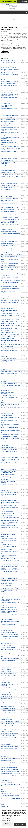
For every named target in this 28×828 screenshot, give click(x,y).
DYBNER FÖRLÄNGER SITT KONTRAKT (9, 81)
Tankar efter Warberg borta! (7, 750)
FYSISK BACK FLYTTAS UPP (7, 243)
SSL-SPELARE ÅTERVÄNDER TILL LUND (9, 313)
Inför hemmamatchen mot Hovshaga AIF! (10, 771)
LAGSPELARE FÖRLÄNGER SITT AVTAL (9, 263)
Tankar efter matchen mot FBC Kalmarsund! (10, 773)
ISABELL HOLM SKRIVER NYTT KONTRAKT (10, 146)
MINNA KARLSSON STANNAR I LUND (9, 181)
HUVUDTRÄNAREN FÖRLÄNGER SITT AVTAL (10, 371)
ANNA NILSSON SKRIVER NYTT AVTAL (9, 85)
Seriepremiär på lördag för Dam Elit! (9, 513)
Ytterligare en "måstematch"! (7, 700)
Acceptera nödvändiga (7, 824)
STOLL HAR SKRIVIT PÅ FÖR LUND (8, 67)
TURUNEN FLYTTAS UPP (6, 103)
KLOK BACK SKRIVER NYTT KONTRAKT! (9, 436)
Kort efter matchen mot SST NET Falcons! (10, 801)
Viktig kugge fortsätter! (6, 671)
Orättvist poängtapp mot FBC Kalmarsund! (10, 721)
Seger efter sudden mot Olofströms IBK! (10, 778)
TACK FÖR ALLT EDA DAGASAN (8, 265)
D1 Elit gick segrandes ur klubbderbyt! (9, 628)
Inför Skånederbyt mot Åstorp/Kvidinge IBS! (10, 758)
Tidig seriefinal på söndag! (7, 638)
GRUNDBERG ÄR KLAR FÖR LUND (8, 172)
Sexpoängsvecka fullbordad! (7, 645)
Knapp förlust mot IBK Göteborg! (8, 687)
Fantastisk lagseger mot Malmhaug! (9, 632)
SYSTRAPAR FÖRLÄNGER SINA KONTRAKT (10, 344)
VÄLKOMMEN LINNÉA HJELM (7, 72)
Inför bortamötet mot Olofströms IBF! (9, 727)
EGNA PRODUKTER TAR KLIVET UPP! (9, 449)
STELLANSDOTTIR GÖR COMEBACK (9, 88)
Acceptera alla (19, 824)
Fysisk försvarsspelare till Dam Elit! (8, 505)
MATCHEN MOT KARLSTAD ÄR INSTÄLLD (10, 219)
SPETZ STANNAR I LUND (6, 117)
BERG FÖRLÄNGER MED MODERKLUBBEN (10, 185)
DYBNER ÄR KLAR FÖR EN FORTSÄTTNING (10, 119)
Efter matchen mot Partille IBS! (7, 760)
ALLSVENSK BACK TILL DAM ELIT (8, 332)
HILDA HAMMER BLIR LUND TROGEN (9, 160)
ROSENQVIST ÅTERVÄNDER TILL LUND (9, 241)
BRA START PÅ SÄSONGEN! (7, 511)
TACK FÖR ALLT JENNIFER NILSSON (9, 373)
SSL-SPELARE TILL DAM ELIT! (7, 544)
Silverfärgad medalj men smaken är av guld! (10, 667)
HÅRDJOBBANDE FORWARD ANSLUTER (10, 300)
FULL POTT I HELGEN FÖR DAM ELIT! (9, 484)
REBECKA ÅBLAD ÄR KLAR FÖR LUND (9, 165)
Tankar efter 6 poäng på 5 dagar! (8, 653)
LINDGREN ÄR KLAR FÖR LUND (8, 83)
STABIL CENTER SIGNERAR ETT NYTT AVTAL (10, 254)
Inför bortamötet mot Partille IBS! (8, 762)
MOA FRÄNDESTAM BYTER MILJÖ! (8, 538)
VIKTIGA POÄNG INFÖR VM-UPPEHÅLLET (10, 306)
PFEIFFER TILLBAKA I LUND (7, 92)
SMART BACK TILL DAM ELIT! (7, 455)
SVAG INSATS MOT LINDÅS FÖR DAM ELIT (10, 383)
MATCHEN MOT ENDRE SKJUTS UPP (9, 237)
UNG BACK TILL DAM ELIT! (6, 549)
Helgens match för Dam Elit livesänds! (9, 492)
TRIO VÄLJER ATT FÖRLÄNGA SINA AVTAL (10, 334)
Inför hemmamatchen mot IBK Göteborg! (10, 748)
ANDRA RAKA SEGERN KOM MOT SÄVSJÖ (10, 319)
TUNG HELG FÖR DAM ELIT (7, 415)
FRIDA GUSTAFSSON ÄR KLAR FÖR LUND (10, 209)
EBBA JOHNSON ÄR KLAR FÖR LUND (9, 178)
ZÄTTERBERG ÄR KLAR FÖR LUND (8, 60)
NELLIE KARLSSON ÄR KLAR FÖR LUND (9, 207)
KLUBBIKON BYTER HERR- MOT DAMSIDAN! (10, 457)
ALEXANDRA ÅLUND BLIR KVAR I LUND (9, 108)
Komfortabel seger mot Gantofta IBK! (9, 641)
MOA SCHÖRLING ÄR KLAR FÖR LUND (9, 217)
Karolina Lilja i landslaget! (6, 782)
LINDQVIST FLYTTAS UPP (6, 140)
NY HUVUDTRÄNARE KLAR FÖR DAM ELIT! (10, 466)
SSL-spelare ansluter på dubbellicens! (9, 636)
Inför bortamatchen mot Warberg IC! (9, 753)
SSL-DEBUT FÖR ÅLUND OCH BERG (8, 231)
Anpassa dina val (6, 820)
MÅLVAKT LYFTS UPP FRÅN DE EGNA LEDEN (10, 174)
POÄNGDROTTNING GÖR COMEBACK (9, 358)
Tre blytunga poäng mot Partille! (8, 708)
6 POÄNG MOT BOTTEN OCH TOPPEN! (9, 609)
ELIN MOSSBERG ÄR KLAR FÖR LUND (9, 158)
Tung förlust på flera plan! (6, 698)
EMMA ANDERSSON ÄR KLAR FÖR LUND (10, 198)
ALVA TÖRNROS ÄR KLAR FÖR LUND (9, 90)
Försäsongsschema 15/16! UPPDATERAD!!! (10, 798)
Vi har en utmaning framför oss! (8, 735)
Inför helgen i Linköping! (6, 793)
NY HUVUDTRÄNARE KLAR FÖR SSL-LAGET (10, 168)
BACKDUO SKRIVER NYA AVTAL (8, 338)
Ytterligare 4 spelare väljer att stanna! (9, 680)
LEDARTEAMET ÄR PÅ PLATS (7, 348)
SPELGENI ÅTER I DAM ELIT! (7, 442)
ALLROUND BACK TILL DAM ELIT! (8, 447)
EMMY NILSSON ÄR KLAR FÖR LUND (9, 113)
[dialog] (14, 818)
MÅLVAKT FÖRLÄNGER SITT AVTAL (8, 295)
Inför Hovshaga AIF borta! (6, 719)
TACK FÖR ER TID (4, 239)
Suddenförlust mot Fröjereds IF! (8, 712)
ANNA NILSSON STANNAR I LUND (8, 153)
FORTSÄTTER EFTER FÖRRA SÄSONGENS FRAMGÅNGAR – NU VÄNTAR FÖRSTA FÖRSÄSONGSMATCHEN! (10, 522)
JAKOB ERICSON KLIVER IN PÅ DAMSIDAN (10, 115)
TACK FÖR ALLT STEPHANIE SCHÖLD (9, 375)
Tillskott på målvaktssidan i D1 (7, 706)
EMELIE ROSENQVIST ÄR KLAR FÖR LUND (10, 215)
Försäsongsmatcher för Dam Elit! (8, 525)
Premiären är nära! (5, 780)
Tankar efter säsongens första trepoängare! (10, 765)
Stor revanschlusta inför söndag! (8, 710)
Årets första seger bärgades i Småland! (9, 717)
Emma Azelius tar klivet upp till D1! (8, 737)
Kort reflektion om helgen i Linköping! (9, 787)
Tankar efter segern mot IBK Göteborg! (9, 746)
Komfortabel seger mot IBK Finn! (8, 647)
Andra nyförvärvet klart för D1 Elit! (8, 673)
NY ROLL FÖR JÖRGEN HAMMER (8, 170)
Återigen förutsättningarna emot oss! (9, 696)
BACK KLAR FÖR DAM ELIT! (7, 536)
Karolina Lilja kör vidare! (6, 669)
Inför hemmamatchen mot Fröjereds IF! (9, 767)
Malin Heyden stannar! (5, 678)
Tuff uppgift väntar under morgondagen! (10, 658)
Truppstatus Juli (4, 806)
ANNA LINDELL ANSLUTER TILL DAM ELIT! (10, 566)
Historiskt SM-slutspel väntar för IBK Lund (10, 127)
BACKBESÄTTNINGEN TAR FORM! (8, 558)
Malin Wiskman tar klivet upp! (7, 665)
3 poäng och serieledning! (6, 643)
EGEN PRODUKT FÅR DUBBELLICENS (9, 321)
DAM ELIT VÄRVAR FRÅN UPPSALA (8, 323)
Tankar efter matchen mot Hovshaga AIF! (10, 769)
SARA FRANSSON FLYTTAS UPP (8, 111)
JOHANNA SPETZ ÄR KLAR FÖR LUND (9, 176)
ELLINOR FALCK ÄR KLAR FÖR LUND (9, 183)
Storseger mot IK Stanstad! (7, 630)
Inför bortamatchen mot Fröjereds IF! (9, 714)
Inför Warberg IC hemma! (6, 694)
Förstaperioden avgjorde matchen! (8, 692)
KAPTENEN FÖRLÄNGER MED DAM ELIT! (10, 564)
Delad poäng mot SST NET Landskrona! (9, 634)
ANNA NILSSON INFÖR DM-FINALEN (9, 121)
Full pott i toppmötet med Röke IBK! (9, 614)
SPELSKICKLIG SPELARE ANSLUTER (9, 350)
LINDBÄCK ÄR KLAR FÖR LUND (8, 65)
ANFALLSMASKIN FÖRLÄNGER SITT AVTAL (10, 249)
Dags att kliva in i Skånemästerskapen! (9, 733)
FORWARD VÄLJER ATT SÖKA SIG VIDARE (10, 407)
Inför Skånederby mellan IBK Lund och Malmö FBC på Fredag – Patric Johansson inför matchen (10, 137)
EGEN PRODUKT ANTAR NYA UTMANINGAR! (10, 487)
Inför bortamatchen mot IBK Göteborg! (9, 690)
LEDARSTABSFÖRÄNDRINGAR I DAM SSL (10, 193)
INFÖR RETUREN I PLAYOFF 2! (7, 575)
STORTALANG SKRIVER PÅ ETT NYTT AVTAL (10, 280)
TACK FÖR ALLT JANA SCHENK (7, 269)
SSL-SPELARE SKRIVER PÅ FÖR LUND (9, 286)
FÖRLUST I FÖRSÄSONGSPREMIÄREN (9, 336)
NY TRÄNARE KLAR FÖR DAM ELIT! (8, 534)
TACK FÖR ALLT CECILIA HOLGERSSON (9, 267)
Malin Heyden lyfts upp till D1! (7, 725)
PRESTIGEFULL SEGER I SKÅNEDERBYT (9, 410)
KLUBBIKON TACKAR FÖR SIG (7, 378)
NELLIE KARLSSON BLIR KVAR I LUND (9, 151)
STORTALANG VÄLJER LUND (7, 346)
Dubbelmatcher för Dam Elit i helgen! (9, 500)
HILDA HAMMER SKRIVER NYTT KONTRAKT (10, 101)
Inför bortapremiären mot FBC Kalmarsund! (10, 775)
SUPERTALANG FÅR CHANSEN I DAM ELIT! (10, 434)
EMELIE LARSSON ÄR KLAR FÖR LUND (9, 156)
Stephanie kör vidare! (5, 682)
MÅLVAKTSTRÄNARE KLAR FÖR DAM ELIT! (10, 498)
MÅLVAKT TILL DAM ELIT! (6, 515)
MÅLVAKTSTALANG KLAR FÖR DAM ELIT (10, 395)
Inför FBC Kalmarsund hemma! (7, 723)
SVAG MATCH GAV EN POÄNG (7, 308)
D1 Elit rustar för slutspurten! (7, 619)
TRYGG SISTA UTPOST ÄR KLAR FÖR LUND (10, 271)
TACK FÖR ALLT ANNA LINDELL (8, 364)
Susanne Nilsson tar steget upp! (8, 660)
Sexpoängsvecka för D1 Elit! (7, 617)
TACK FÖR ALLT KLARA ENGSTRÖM (8, 366)
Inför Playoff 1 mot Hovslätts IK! (8, 593)
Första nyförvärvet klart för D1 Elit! (8, 675)
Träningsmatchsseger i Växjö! (7, 662)
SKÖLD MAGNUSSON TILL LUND (8, 62)
